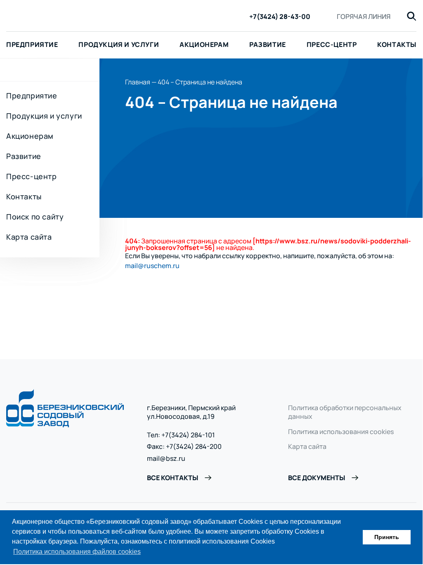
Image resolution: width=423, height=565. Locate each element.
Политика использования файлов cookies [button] (77, 551)
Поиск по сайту (35, 217)
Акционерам (204, 44)
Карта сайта (29, 237)
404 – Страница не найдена (200, 81)
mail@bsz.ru (166, 458)
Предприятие (31, 95)
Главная (137, 81)
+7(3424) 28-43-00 (279, 16)
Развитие (267, 44)
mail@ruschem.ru (152, 265)
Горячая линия (363, 16)
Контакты (396, 44)
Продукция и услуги (118, 44)
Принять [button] (386, 537)
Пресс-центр (332, 44)
